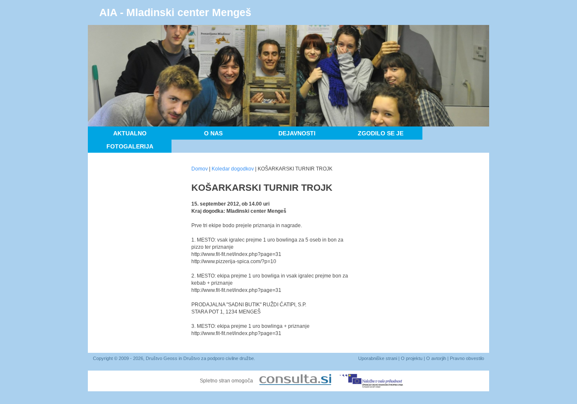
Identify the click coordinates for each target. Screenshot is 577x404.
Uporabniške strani (377, 358)
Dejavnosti (297, 133)
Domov (199, 169)
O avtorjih (436, 358)
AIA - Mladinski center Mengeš (175, 12)
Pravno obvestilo (467, 358)
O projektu (411, 358)
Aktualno (130, 133)
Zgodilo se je (380, 133)
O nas (213, 133)
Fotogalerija (129, 146)
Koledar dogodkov (233, 169)
